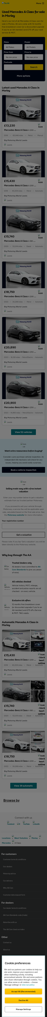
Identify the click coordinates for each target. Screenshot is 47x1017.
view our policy (28, 985)
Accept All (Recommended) (23, 991)
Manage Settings (23, 1009)
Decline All (23, 1000)
